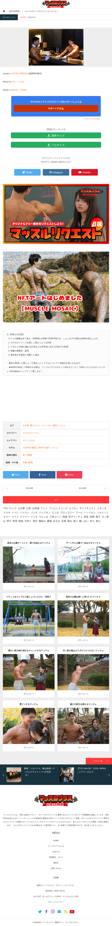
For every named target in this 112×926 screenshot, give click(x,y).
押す (9, 521)
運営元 (56, 863)
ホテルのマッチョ (8, 17)
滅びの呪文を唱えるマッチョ (83, 704)
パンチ (34, 512)
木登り (28, 521)
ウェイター (46, 425)
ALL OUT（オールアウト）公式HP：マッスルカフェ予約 (56, 896)
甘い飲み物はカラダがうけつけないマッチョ (83, 650)
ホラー (6, 517)
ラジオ (34, 517)
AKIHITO (14, 90)
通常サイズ (58, 135)
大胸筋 (29, 455)
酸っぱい (84, 521)
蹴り (75, 521)
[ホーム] (4, 11)
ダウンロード (28, 586)
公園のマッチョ (20, 561)
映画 (21, 521)
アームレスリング (58, 508)
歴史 (35, 521)
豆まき (56, 521)
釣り (92, 521)
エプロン (73, 508)
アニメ (44, 508)
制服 (65, 517)
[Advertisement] (56, 401)
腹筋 (32, 725)
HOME (56, 841)
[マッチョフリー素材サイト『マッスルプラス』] (56, 4)
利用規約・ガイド (56, 857)
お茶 (28, 508)
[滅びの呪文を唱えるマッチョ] (83, 731)
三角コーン (55, 517)
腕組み (42, 521)
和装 (86, 517)
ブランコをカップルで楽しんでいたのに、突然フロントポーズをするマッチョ (28, 598)
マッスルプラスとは (56, 846)
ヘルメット (102, 512)
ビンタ (55, 512)
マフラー (24, 517)
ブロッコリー (67, 512)
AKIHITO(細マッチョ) (47, 447)
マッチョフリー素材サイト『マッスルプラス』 (61, 922)
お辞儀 (35, 508)
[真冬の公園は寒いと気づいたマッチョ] (83, 623)
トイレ (15, 512)
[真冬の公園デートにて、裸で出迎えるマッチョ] (29, 570)
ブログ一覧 (97, 761)
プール (79, 512)
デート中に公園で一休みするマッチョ (83, 543)
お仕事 (26, 425)
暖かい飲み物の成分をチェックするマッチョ (28, 650)
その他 (29, 561)
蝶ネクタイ (35, 425)
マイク (15, 517)
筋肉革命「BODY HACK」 (56, 891)
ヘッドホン (90, 512)
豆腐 (63, 521)
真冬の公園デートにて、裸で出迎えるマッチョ (28, 543)
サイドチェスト (87, 508)
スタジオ (101, 508)
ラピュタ (43, 517)
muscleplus (96, 119)
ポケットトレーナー (56, 902)
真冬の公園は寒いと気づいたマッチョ (83, 597)
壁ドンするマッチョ (29, 704)
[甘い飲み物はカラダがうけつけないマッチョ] (83, 677)
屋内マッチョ (59, 425)
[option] (32, 774)
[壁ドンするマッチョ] (29, 731)
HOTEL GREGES (20, 73)
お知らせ (56, 852)
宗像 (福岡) (28, 462)
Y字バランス (10, 508)
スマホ (6, 512)
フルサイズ (58, 145)
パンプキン (45, 512)
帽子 (98, 517)
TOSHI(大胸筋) (30, 447)
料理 (15, 521)
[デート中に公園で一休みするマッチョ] (83, 570)
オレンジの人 (18, 81)
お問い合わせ (56, 868)
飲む (98, 521)
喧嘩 (92, 517)
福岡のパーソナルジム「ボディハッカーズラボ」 (56, 885)
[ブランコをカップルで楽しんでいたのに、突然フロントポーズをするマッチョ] (29, 623)
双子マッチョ (76, 517)
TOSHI (23, 90)
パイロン (24, 512)
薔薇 (49, 521)
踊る (69, 521)
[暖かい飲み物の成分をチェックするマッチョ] (29, 677)
